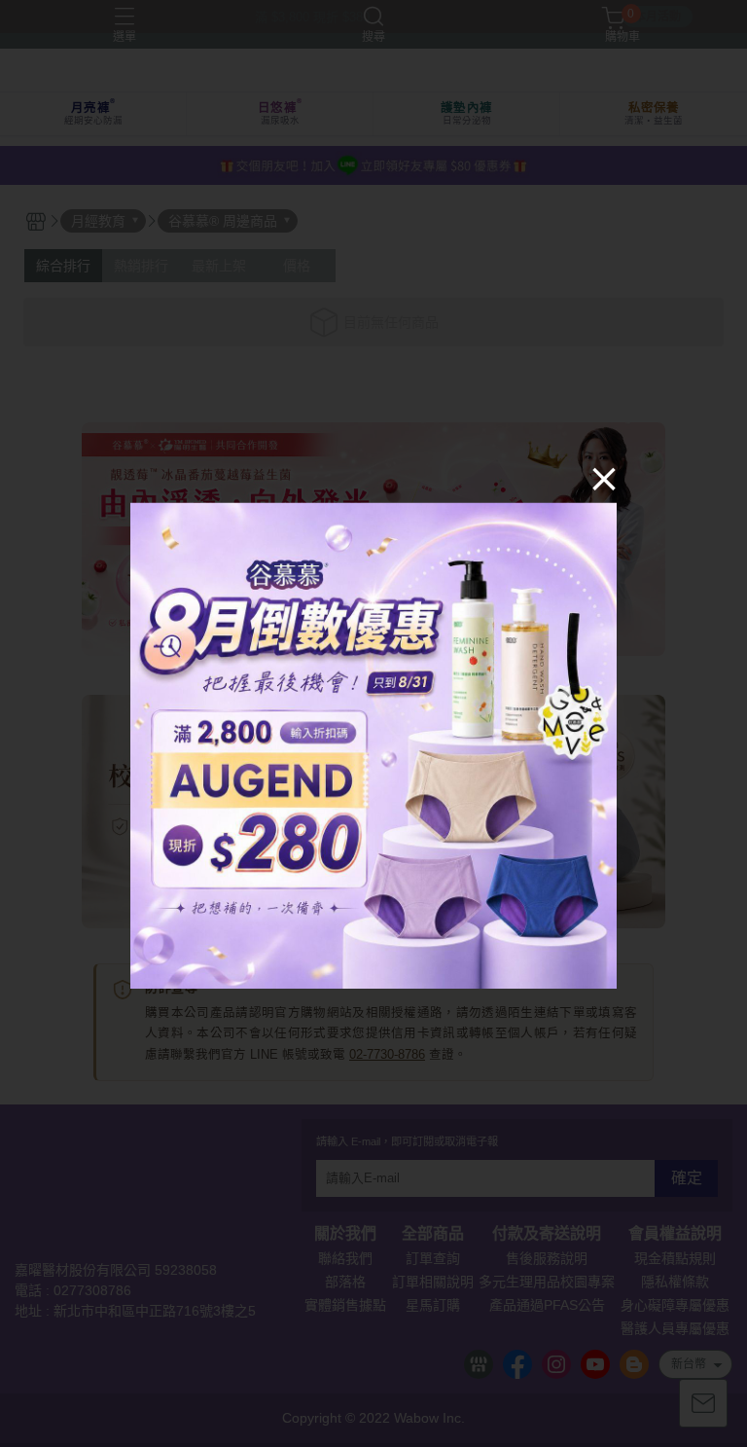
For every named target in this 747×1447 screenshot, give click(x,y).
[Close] (604, 477)
